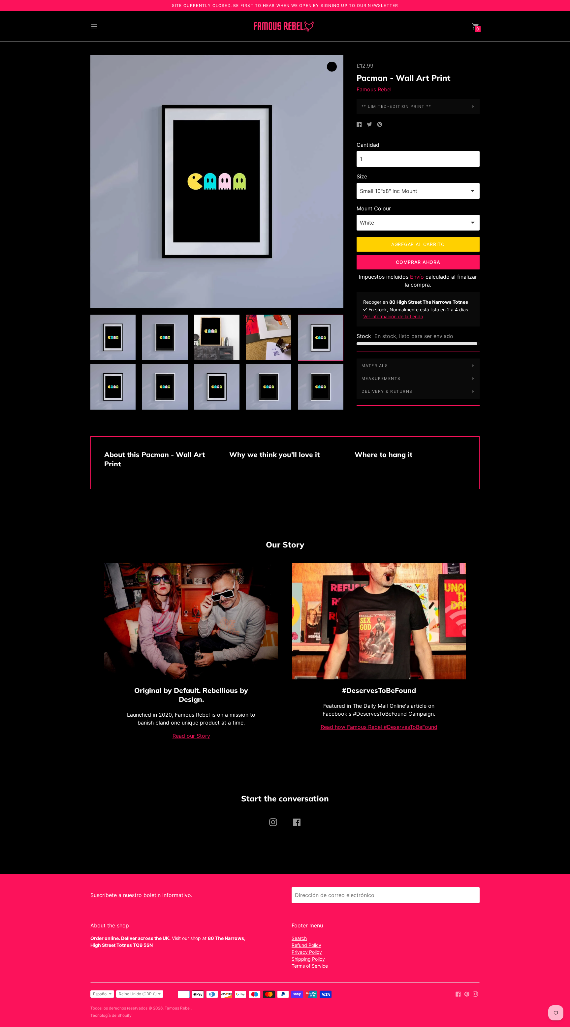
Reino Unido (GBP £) (138, 993)
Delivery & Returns (387, 391)
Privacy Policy (307, 952)
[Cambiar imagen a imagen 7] (164, 387)
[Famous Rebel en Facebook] (458, 993)
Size (362, 176)
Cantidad (368, 145)
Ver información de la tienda (393, 316)
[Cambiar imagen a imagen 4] (268, 337)
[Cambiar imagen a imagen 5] (320, 338)
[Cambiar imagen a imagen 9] (268, 387)
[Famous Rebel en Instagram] (475, 993)
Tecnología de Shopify (111, 1015)
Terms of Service (310, 966)
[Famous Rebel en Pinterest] (466, 993)
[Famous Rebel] (283, 26)
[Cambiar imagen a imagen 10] (320, 387)
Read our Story (191, 735)
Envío (417, 276)
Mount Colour (374, 208)
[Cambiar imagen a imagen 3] (216, 337)
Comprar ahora (418, 262)
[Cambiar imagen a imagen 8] (216, 387)
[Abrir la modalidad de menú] (94, 26)
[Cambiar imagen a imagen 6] (113, 387)
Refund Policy (306, 945)
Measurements (381, 378)
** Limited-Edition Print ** (396, 106)
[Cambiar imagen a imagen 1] (113, 337)
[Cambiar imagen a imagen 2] (164, 337)
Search (299, 938)
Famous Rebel (374, 89)
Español (100, 993)
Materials (375, 365)
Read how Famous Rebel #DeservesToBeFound (379, 727)
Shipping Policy (308, 959)
